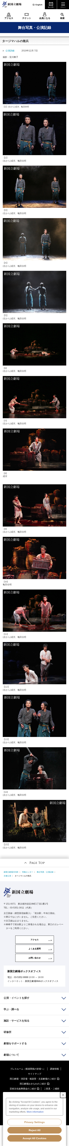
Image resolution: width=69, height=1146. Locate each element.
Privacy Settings (34, 1122)
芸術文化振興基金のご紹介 (23, 1088)
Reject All (34, 1130)
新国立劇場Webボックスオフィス (41, 981)
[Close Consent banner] (63, 1095)
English (39, 5)
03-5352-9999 (21, 977)
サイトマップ (34, 1074)
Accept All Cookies (34, 1138)
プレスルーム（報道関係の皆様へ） (27, 1069)
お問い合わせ (35, 958)
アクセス (8, 18)
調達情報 (54, 1069)
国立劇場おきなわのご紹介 (33, 1083)
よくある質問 (35, 949)
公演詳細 (10, 50)
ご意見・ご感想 (51, 1088)
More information (35, 1112)
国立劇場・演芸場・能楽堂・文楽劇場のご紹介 (33, 1079)
